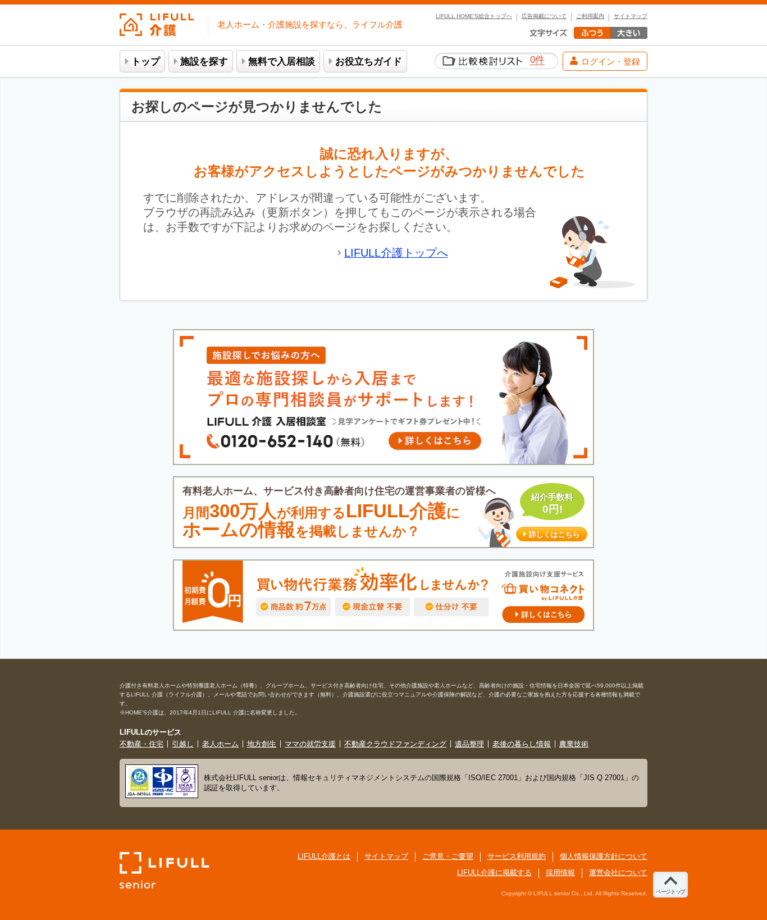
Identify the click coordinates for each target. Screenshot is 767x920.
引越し (183, 744)
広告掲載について (544, 16)
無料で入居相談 (281, 61)
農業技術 (573, 744)
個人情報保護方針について (603, 856)
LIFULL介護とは (324, 856)
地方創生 (261, 744)
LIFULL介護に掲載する (494, 872)
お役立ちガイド (368, 61)
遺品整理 (469, 744)
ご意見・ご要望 (447, 856)
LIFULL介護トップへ (396, 253)
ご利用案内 (590, 16)
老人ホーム (220, 744)
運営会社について (618, 872)
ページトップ (670, 892)
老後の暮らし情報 (521, 744)
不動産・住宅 (141, 744)
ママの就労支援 (310, 744)
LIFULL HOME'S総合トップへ (474, 16)
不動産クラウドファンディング (395, 744)
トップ (145, 61)
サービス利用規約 (516, 856)
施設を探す (204, 61)
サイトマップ (630, 16)
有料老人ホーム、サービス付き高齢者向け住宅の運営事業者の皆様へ (381, 512)
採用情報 (560, 872)
